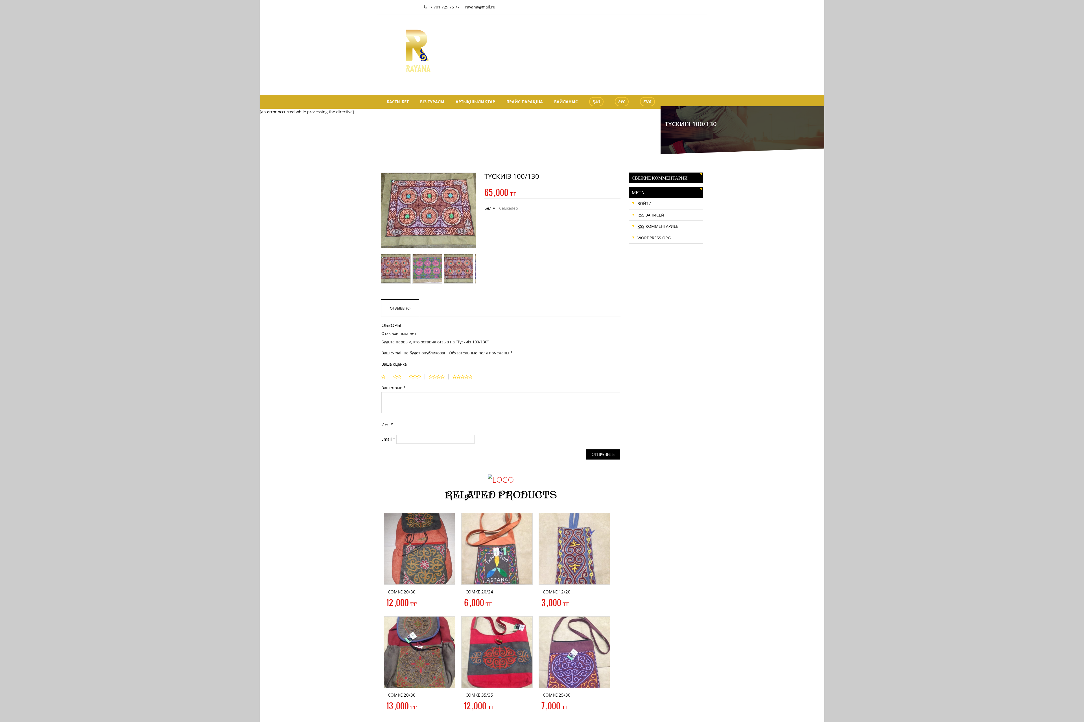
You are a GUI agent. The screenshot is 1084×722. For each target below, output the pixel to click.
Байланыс (566, 101)
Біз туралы (432, 101)
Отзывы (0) (400, 308)
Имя (387, 424)
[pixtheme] (418, 50)
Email (388, 439)
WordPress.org (654, 237)
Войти (644, 203)
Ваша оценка (394, 364)
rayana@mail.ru (480, 7)
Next (484, 214)
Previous (373, 214)
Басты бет (398, 101)
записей (650, 215)
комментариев (658, 226)
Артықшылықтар (475, 101)
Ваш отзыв (393, 387)
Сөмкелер (508, 208)
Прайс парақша (524, 101)
